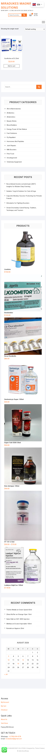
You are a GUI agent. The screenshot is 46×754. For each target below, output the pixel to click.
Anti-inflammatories (14, 109)
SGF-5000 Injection (23, 619)
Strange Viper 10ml (24, 614)
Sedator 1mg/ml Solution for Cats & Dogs (21, 191)
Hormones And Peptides (15, 141)
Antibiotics (10, 113)
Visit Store (4, 723)
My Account (5, 702)
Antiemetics (11, 117)
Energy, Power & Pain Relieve (17, 129)
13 (23, 660)
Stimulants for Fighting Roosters (17, 203)
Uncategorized (12, 158)
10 (8, 660)
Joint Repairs (11, 146)
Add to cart (11, 66)
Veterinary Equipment (14, 162)
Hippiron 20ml (19, 628)
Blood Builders (12, 125)
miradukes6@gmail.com (13, 739)
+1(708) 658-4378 (15, 736)
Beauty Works (11, 121)
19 (18, 664)
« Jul (5, 674)
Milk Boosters (11, 150)
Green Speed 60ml (25, 610)
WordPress (25, 751)
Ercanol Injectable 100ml (23, 624)
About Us (4, 719)
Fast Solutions (12, 133)
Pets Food (10, 154)
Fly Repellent (11, 137)
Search (24, 15)
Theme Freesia (39, 748)
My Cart (3, 706)
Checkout (4, 710)
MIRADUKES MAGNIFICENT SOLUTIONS (20, 5)
